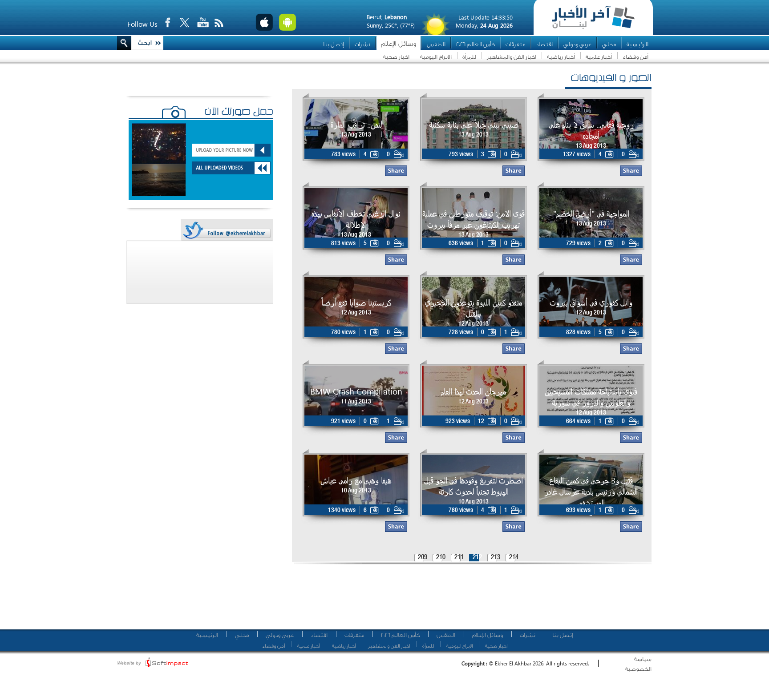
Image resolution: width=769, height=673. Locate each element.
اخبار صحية (396, 56)
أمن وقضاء (635, 56)
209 (422, 557)
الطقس (436, 44)
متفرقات (515, 44)
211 (459, 557)
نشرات (362, 44)
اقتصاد (544, 44)
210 (440, 557)
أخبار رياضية (561, 56)
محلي (609, 44)
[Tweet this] (226, 230)
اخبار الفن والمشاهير (511, 56)
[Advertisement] (469, 600)
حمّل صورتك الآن (238, 112)
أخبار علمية (599, 56)
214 (513, 557)
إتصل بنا (333, 44)
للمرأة (469, 56)
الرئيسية (637, 44)
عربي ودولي (577, 44)
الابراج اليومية (436, 56)
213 (495, 557)
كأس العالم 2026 (475, 44)
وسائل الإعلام (398, 44)
